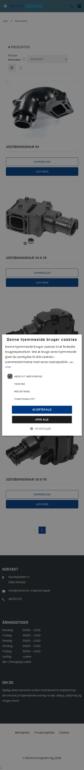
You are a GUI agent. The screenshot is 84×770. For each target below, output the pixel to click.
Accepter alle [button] (42, 409)
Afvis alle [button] (42, 419)
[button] (42, 428)
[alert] (42, 385)
